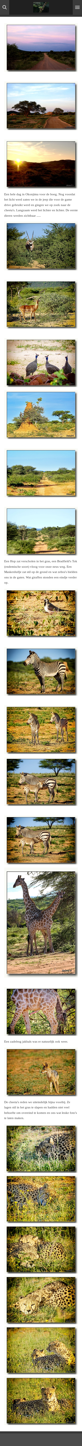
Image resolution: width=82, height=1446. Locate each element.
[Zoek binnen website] (4, 7)
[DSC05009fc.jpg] (41, 1350)
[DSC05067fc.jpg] (41, 1400)
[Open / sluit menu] (77, 7)
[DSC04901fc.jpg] (41, 1148)
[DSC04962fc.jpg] (41, 1300)
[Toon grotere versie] (41, 47)
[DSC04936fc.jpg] (41, 1249)
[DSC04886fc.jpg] (41, 1199)
